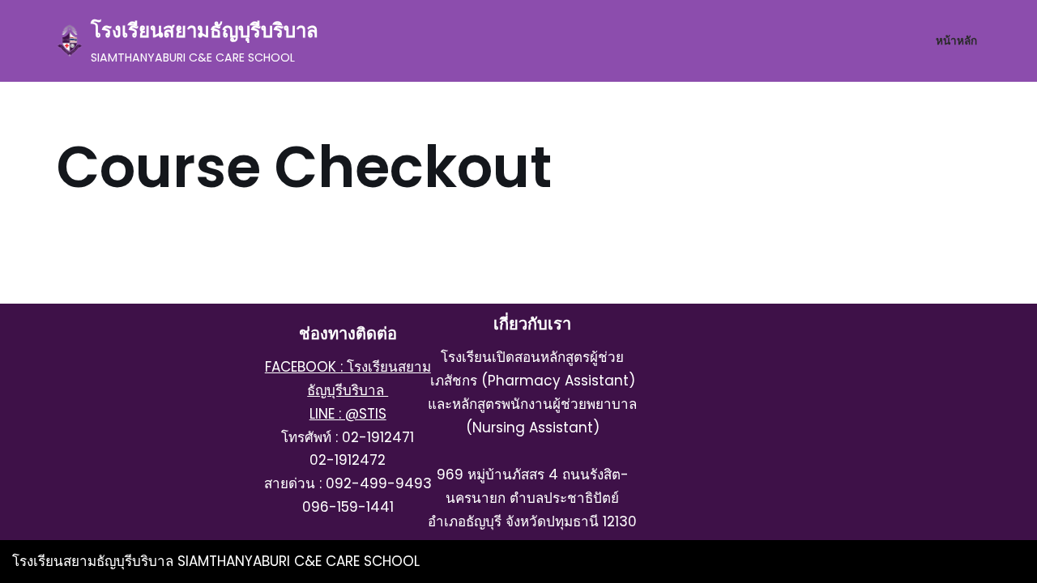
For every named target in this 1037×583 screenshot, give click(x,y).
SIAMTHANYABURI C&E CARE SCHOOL (298, 561)
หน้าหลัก (956, 41)
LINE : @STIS (347, 413)
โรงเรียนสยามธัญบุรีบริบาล (94, 561)
